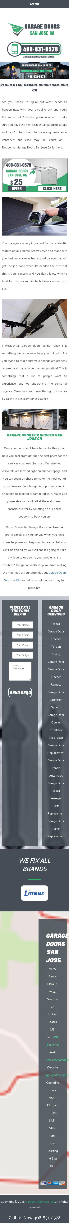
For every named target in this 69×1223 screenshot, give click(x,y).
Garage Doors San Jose (40, 1201)
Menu (34, 4)
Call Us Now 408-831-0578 (35, 1217)
